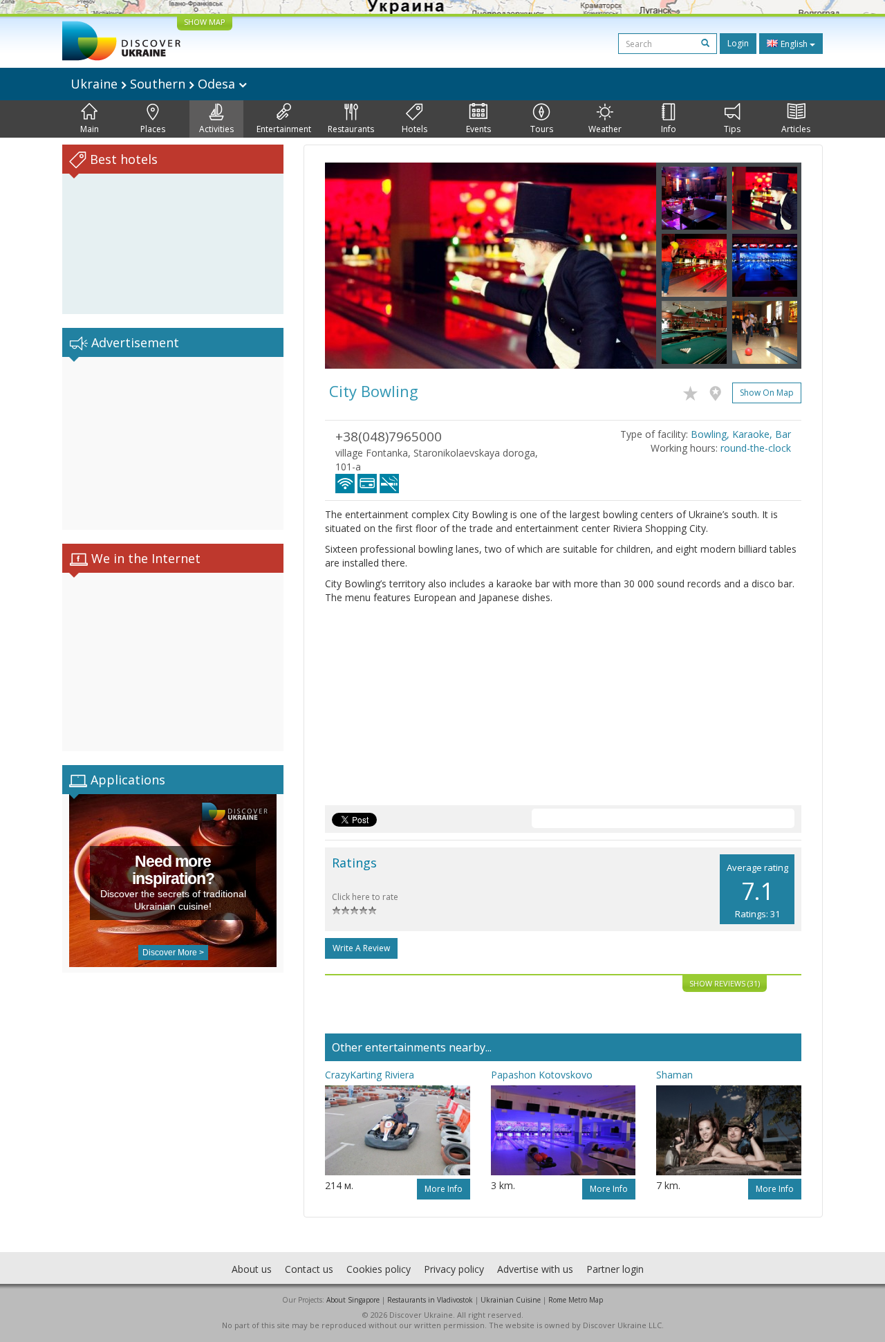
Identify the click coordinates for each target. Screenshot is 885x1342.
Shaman (674, 1074)
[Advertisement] (173, 443)
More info (444, 1189)
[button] (350, 266)
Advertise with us (535, 1269)
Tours (541, 129)
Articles (795, 129)
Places (152, 129)
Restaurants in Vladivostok (430, 1300)
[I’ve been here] (718, 390)
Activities (216, 129)
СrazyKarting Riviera (369, 1074)
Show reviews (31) (724, 983)
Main (89, 129)
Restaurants (351, 129)
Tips (732, 129)
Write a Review (361, 948)
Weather (605, 129)
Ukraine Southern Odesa (155, 83)
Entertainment (284, 129)
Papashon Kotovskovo (542, 1074)
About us (252, 1269)
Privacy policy (454, 1269)
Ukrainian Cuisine (511, 1300)
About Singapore (353, 1300)
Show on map (767, 392)
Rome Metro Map (575, 1300)
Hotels (414, 129)
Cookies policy (378, 1269)
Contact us (309, 1269)
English (794, 44)
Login (738, 43)
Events (478, 129)
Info (668, 129)
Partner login (615, 1269)
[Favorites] (693, 390)
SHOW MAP (204, 22)
